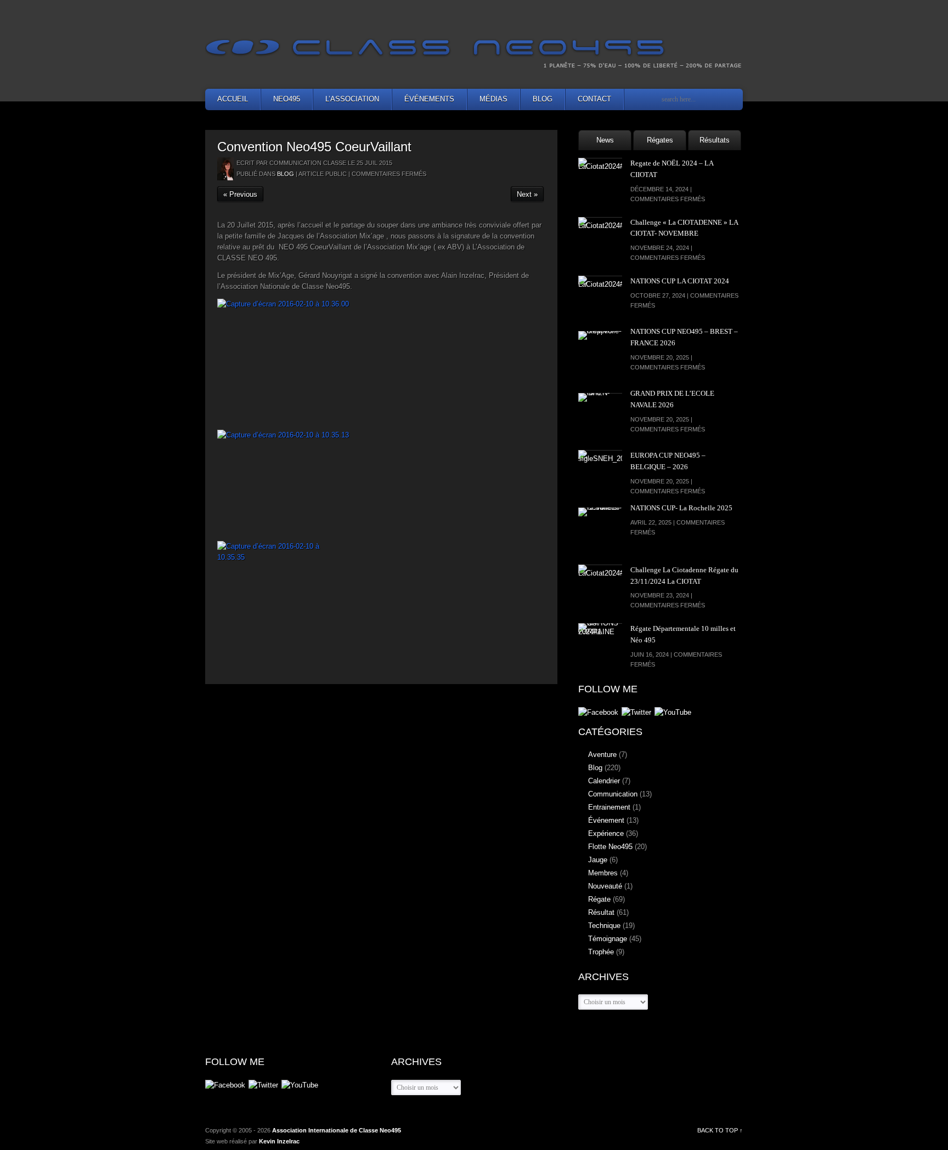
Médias (493, 99)
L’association (352, 99)
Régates (660, 140)
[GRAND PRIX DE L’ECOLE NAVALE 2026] (600, 415)
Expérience (606, 833)
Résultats (714, 140)
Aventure (602, 754)
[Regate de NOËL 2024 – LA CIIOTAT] (600, 180)
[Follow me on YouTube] (672, 713)
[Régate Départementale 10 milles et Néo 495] (600, 645)
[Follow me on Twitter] (636, 713)
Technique (604, 925)
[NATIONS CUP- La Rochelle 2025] (600, 529)
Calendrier (604, 781)
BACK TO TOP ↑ (720, 1130)
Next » (527, 194)
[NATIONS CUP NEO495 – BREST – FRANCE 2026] (600, 353)
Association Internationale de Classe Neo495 (336, 1130)
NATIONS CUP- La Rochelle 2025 (681, 508)
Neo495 (286, 99)
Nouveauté (605, 886)
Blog (542, 99)
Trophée (601, 952)
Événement (606, 820)
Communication (612, 794)
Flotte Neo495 (610, 846)
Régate (599, 899)
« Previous (240, 194)
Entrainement (609, 807)
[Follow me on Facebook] (598, 713)
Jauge (597, 860)
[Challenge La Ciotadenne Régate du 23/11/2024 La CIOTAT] (600, 586)
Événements (429, 99)
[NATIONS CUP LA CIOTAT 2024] (600, 298)
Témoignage (607, 939)
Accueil (232, 99)
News (605, 140)
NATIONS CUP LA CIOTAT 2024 (679, 281)
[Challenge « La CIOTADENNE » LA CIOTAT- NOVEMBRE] (600, 239)
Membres (603, 873)
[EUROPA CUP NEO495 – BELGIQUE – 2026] (600, 472)
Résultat (601, 912)
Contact (594, 99)
